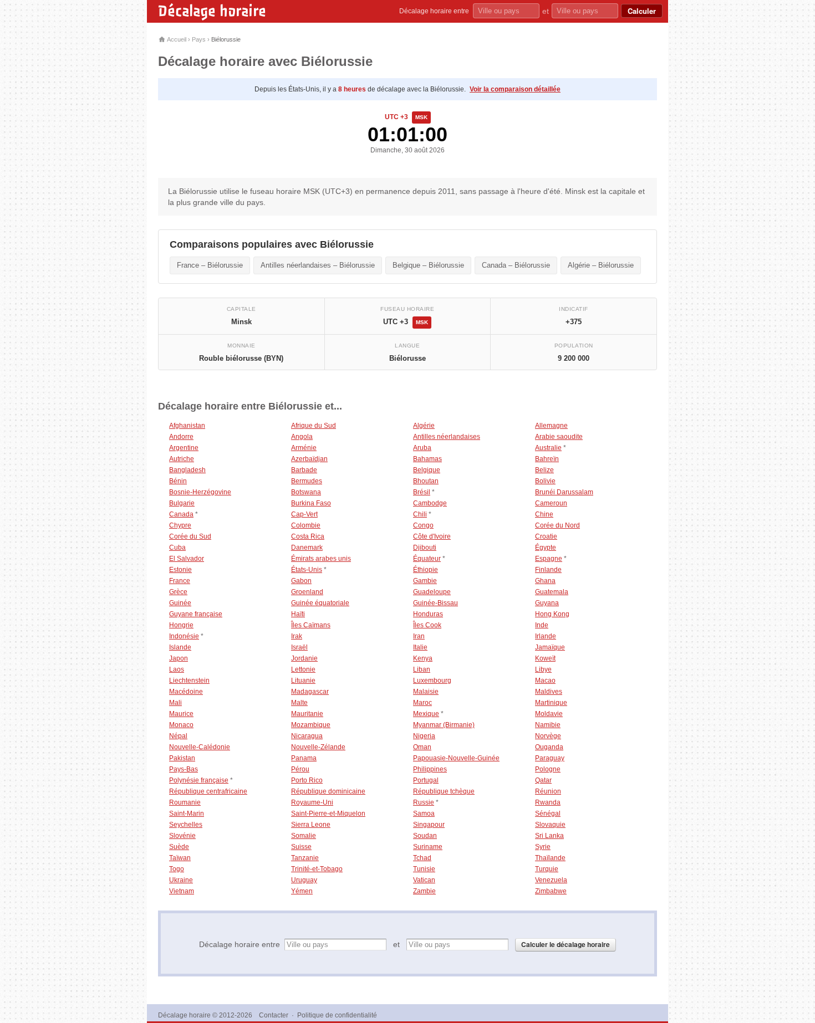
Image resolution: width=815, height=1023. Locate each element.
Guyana (547, 603)
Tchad (422, 858)
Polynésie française (198, 780)
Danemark (307, 547)
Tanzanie (305, 858)
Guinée (180, 603)
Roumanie (185, 802)
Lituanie (303, 680)
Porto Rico (307, 780)
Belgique (426, 470)
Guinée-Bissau (435, 603)
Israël (299, 647)
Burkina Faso (311, 503)
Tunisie (424, 869)
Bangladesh (187, 470)
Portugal (426, 780)
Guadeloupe (432, 592)
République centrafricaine (208, 791)
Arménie (304, 448)
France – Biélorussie (210, 265)
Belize (544, 470)
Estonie (180, 570)
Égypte (545, 547)
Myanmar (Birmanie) (444, 725)
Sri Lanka (549, 836)
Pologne (548, 769)
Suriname (427, 847)
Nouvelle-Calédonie (199, 747)
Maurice (181, 714)
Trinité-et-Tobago (317, 869)
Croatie (546, 536)
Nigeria (424, 736)
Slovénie (182, 836)
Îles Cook (427, 625)
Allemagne (551, 425)
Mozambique (310, 725)
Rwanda (548, 802)
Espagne (548, 558)
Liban (421, 669)
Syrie (543, 847)
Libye (543, 669)
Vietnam (181, 891)
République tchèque (444, 791)
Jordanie (304, 658)
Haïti (298, 614)
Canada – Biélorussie (516, 265)
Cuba (177, 547)
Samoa (424, 813)
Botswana (306, 492)
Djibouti (424, 547)
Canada (181, 514)
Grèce (178, 592)
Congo (423, 525)
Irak (296, 636)
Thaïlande (550, 858)
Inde (541, 625)
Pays (199, 39)
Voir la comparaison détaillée (515, 89)
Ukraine (181, 880)
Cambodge (430, 503)
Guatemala (551, 592)
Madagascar (310, 691)
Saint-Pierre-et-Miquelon (328, 813)
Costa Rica (307, 536)
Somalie (303, 836)
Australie (548, 448)
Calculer (642, 11)
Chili (420, 514)
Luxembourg (432, 680)
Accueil (176, 39)
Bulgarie (182, 503)
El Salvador (186, 558)
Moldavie (549, 714)
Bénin (178, 481)
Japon (178, 658)
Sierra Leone (310, 824)
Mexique (426, 714)
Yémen (302, 891)
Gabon (301, 581)
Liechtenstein (189, 680)
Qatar (543, 780)
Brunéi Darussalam (564, 492)
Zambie (424, 891)
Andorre (181, 437)
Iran (419, 636)
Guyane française (195, 614)
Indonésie (184, 636)
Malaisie (426, 691)
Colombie (305, 525)
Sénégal (548, 813)
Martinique (551, 703)
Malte (299, 703)
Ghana (545, 581)
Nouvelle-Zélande (318, 747)
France (179, 581)
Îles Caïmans (310, 625)
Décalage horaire (212, 11)
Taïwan (180, 858)
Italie (420, 647)
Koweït (545, 658)
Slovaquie (550, 824)
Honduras (428, 614)
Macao (545, 680)
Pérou (300, 769)
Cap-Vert (304, 514)
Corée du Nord (557, 525)
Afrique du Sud (313, 425)
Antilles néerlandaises (446, 437)
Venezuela (551, 880)
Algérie (424, 425)
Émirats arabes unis (321, 558)
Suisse (301, 847)
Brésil (421, 492)
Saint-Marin (186, 813)
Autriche (181, 459)
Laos (176, 669)
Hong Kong (552, 614)
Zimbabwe (551, 891)
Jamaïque (550, 647)
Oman (422, 747)
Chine (544, 514)
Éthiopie (425, 570)
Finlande (548, 570)
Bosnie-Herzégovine (200, 492)
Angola (302, 437)
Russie (423, 802)
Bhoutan (426, 481)
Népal (178, 736)
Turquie (546, 869)
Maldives (548, 691)
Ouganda (549, 747)
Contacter (273, 1015)
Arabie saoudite (559, 437)
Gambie (425, 581)
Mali (175, 703)
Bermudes (306, 481)
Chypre (180, 525)
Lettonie (303, 669)
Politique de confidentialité (337, 1015)
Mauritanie (307, 714)
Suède (179, 847)
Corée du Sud (190, 536)
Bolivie (545, 481)
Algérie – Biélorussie (601, 265)
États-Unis (306, 570)
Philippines (430, 769)
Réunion (548, 791)
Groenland (307, 592)
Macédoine (186, 691)
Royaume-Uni (312, 802)
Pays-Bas (183, 769)
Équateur (427, 558)
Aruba (422, 448)
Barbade (304, 470)
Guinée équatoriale (320, 603)
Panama (304, 758)
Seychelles (185, 824)
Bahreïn (547, 459)
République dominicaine (328, 791)
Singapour (429, 824)
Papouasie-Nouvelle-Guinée (456, 758)
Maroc (422, 703)
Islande (180, 647)
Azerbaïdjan (309, 459)
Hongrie (181, 625)
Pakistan (182, 758)
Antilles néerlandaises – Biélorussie (318, 265)
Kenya (422, 658)
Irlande (545, 636)
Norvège (548, 736)
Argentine (183, 448)
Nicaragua (307, 736)
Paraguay (549, 758)
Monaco (181, 725)
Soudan (425, 836)
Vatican (424, 880)
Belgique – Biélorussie (428, 265)
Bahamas (427, 459)
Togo (176, 869)
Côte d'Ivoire (432, 536)
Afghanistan (187, 425)
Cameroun (551, 503)
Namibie (548, 725)
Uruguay (304, 880)
